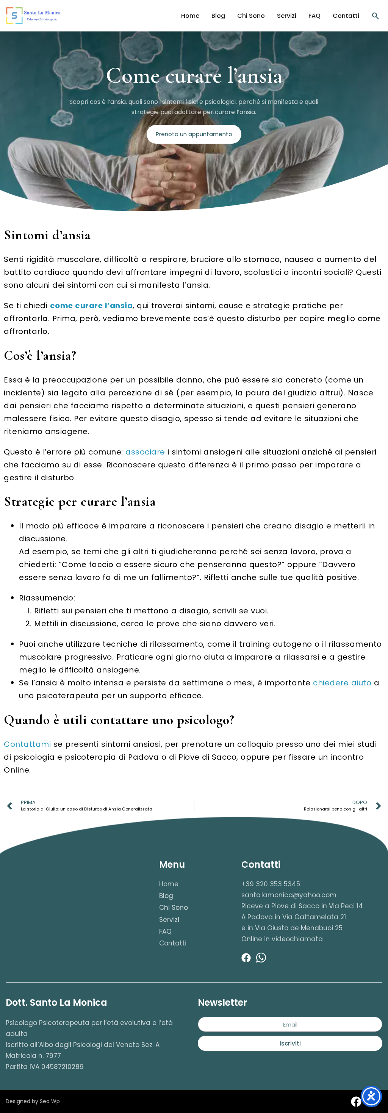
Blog (218, 15)
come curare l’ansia (91, 305)
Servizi (286, 15)
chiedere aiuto (342, 682)
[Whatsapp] (261, 957)
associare (146, 452)
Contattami (27, 744)
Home (190, 15)
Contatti (346, 15)
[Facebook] (245, 957)
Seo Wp (50, 1101)
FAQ (314, 15)
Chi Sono (251, 15)
